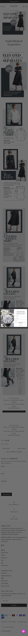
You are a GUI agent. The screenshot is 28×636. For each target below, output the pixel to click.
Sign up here (21, 322)
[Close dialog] (26, 310)
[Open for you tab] (23, 631)
